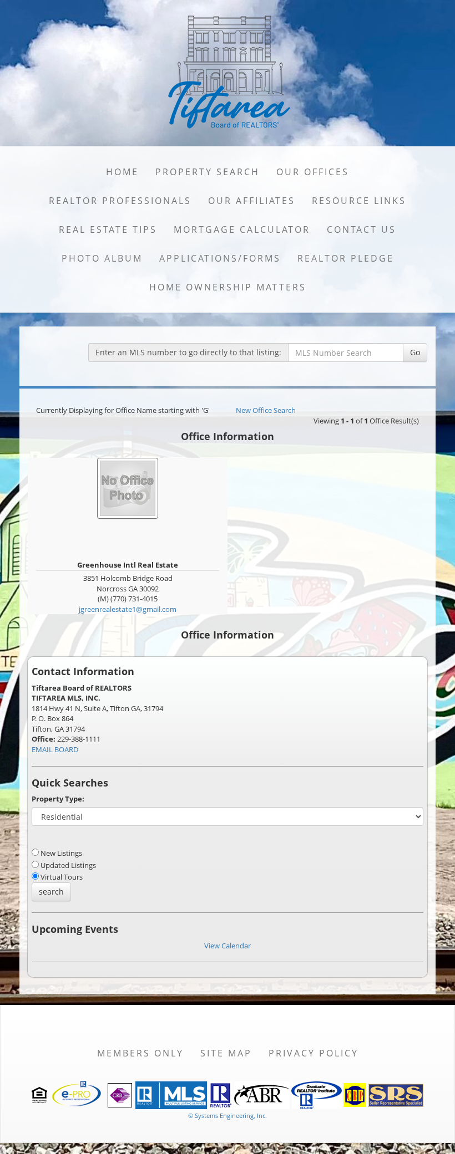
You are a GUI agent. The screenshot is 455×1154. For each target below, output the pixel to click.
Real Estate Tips (108, 229)
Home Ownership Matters (227, 287)
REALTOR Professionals (120, 201)
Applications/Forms (220, 258)
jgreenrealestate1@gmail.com (127, 609)
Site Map (226, 1053)
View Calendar (227, 946)
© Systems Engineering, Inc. (227, 1115)
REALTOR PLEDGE (345, 258)
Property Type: (58, 799)
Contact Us (361, 229)
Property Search (207, 172)
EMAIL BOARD (55, 749)
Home (122, 172)
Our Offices (312, 172)
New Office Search (266, 410)
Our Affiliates (251, 201)
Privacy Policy (313, 1053)
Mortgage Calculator (242, 229)
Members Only (140, 1053)
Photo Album (102, 258)
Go (415, 352)
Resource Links (359, 201)
